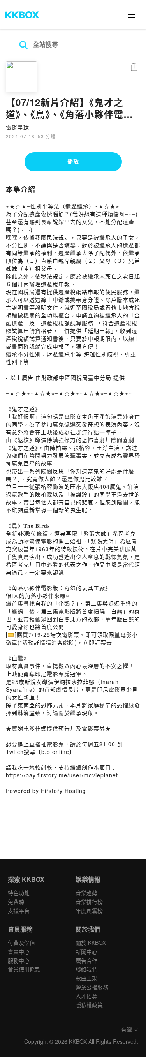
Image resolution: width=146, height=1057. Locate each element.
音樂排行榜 (89, 901)
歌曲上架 (86, 978)
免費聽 (16, 901)
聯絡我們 (86, 969)
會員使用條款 (24, 969)
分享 (134, 67)
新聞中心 (86, 951)
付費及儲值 (21, 942)
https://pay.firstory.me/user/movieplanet (62, 775)
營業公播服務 (92, 987)
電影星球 (17, 127)
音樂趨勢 (86, 893)
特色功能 (19, 893)
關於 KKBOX (91, 942)
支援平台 (19, 910)
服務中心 (19, 960)
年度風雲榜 (89, 910)
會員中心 (19, 951)
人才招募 (86, 996)
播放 (73, 161)
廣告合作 (86, 960)
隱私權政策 (89, 1005)
